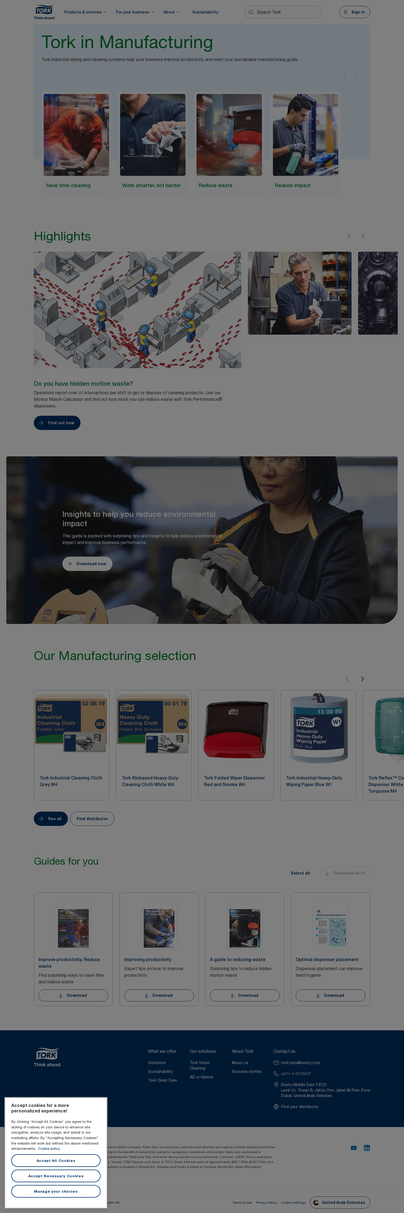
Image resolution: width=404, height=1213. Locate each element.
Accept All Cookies (56, 1160)
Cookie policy (49, 1148)
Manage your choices (56, 1191)
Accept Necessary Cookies (56, 1176)
